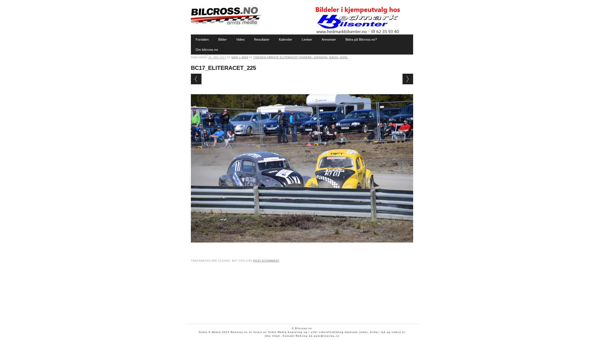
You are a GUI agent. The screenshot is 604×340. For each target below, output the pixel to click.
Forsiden (202, 39)
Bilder (222, 39)
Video (240, 39)
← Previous (196, 79)
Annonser (329, 39)
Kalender (285, 39)
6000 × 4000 (239, 57)
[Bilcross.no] (226, 25)
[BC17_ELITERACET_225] (302, 247)
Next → (408, 79)
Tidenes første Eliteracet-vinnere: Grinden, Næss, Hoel (300, 57)
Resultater (261, 39)
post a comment (266, 260)
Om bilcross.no (207, 49)
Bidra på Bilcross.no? (361, 39)
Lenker (307, 39)
